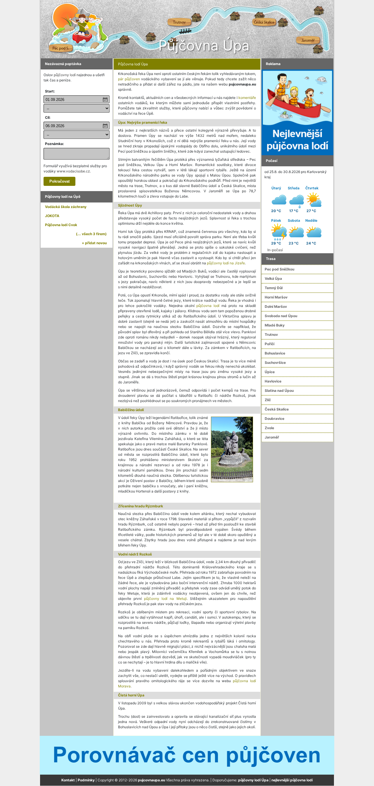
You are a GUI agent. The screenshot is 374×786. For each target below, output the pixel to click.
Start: (50, 91)
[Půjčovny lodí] (297, 112)
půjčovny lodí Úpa (253, 780)
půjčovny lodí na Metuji (165, 598)
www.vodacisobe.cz (73, 171)
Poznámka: (54, 144)
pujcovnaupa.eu (151, 780)
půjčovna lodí (207, 305)
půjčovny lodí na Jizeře (226, 263)
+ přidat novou (94, 243)
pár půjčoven (129, 79)
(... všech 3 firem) (91, 234)
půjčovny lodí (65, 75)
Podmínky (86, 780)
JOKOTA (52, 216)
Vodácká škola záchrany (65, 207)
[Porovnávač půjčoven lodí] (187, 755)
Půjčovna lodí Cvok (61, 225)
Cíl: (48, 117)
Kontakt (68, 780)
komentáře (247, 97)
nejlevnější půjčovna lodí (292, 780)
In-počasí (275, 250)
